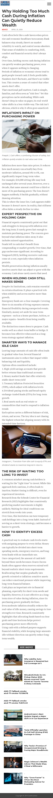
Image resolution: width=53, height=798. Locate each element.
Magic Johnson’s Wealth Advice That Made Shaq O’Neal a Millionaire (35, 764)
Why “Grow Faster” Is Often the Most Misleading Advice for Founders (34, 781)
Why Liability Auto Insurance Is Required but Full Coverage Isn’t (36, 661)
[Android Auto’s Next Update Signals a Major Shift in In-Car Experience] (13, 719)
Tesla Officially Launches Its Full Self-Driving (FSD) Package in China (36, 732)
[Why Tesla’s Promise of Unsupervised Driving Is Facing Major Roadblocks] (13, 751)
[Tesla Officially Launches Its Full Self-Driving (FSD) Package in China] (13, 735)
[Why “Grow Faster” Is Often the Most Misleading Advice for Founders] (13, 783)
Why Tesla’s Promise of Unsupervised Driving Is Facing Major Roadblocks (36, 748)
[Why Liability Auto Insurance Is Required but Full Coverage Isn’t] (13, 664)
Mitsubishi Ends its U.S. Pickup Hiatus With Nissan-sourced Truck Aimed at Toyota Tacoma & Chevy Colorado (36, 679)
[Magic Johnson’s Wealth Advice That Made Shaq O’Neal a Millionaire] (13, 767)
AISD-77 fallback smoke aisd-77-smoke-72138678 (16, 692)
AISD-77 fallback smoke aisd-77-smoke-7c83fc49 (16, 702)
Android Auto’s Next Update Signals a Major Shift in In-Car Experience (36, 716)
